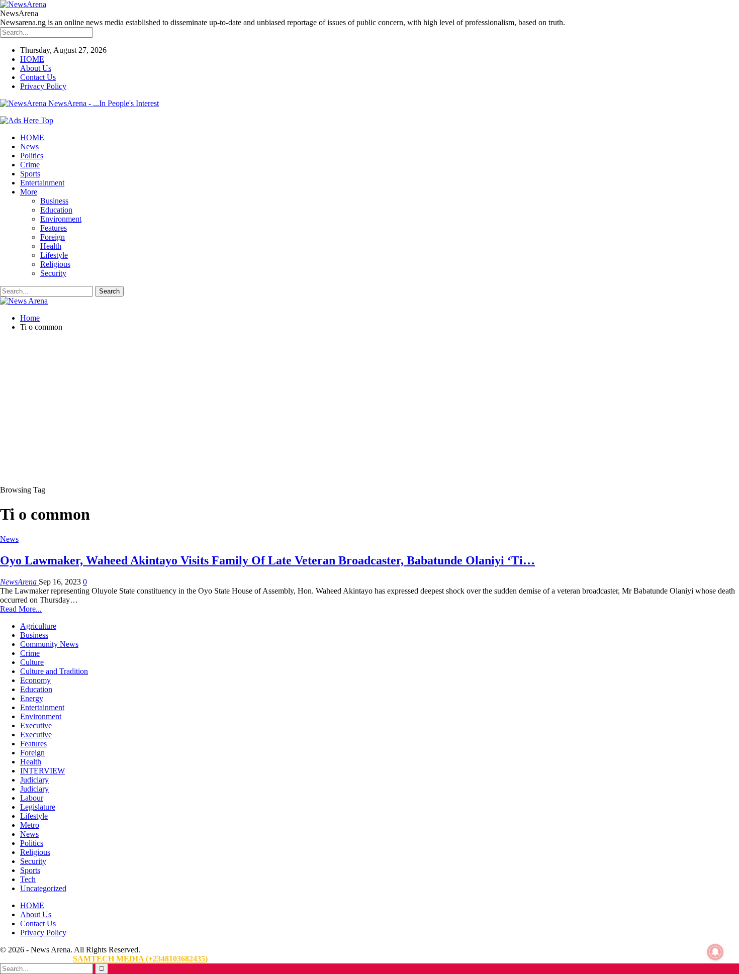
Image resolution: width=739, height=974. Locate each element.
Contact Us (38, 77)
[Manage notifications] (715, 952)
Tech (28, 879)
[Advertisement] (369, 410)
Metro (29, 825)
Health (50, 246)
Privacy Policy (43, 86)
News (29, 146)
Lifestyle (54, 255)
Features (53, 228)
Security (53, 273)
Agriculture (38, 626)
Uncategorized (43, 888)
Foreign (52, 237)
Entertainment (42, 182)
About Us (35, 68)
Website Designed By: (36, 958)
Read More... (21, 609)
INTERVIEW (42, 770)
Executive (36, 725)
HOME (32, 59)
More (28, 191)
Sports (30, 173)
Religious (55, 264)
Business (54, 201)
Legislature (37, 807)
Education (56, 210)
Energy (31, 698)
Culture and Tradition (54, 671)
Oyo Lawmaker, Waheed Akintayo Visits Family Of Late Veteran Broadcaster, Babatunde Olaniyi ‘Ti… (267, 560)
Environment (60, 219)
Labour (31, 798)
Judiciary (34, 779)
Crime (30, 164)
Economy (35, 680)
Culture (32, 662)
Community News (49, 644)
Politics (31, 155)
